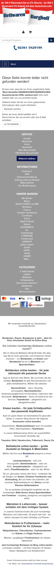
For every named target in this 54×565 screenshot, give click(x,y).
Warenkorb (27, 141)
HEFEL (27, 250)
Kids (27, 288)
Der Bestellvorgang (27, 185)
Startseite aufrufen (12, 108)
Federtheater (27, 232)
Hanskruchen (24, 440)
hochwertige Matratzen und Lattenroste (26, 513)
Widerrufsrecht (27, 182)
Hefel (14, 440)
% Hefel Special (27, 271)
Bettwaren (27, 277)
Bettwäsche (27, 285)
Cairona (27, 209)
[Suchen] (51, 40)
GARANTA (27, 241)
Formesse (11, 495)
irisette (27, 253)
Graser (27, 247)
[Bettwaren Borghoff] (27, 17)
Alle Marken (27, 198)
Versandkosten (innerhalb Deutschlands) (37, 563)
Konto (27, 144)
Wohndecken (12, 523)
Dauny (27, 218)
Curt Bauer (27, 215)
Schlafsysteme (27, 280)
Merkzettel (27, 147)
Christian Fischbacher (27, 212)
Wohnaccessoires (27, 291)
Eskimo (27, 224)
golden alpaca (27, 244)
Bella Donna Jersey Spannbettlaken (33, 492)
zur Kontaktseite (11, 123)
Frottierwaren (32, 523)
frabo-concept (41, 560)
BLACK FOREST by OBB (27, 203)
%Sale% (27, 274)
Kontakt (27, 138)
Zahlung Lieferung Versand (27, 179)
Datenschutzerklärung (27, 176)
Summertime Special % (27, 282)
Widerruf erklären (27, 158)
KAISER (27, 256)
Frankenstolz (27, 238)
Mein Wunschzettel (27, 150)
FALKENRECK (27, 227)
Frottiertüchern (32, 537)
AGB (27, 174)
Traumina (5, 440)
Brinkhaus (27, 206)
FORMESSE (27, 235)
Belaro (27, 201)
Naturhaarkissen (23, 428)
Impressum (27, 171)
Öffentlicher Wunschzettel (27, 152)
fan (27, 229)
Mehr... (27, 258)
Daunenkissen (8, 425)
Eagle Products (27, 221)
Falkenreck (37, 440)
